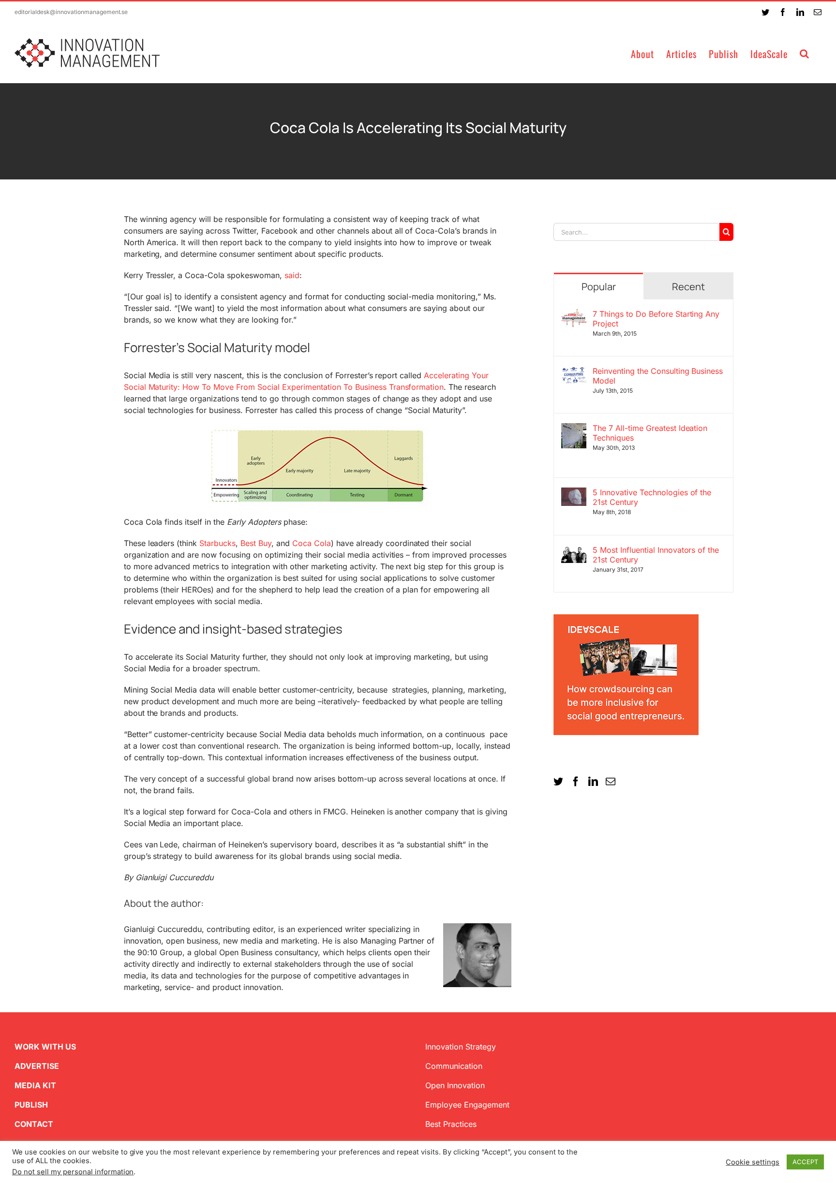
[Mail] (610, 781)
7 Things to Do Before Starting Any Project (656, 318)
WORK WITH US (45, 1046)
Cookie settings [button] (752, 1162)
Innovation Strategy (460, 1046)
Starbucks (217, 543)
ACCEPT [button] (805, 1162)
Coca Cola (311, 543)
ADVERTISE (37, 1066)
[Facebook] (576, 781)
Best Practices (451, 1124)
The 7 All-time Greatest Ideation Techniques (650, 433)
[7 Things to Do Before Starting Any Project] (573, 315)
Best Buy (255, 543)
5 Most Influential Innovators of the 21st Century (656, 554)
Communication (453, 1066)
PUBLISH (31, 1104)
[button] (804, 53)
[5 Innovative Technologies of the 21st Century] (573, 493)
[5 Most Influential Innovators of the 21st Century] (573, 551)
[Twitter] (558, 781)
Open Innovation (455, 1085)
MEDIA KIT (35, 1085)
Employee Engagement (467, 1104)
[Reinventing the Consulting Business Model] (573, 372)
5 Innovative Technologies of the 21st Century (652, 497)
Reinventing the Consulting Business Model (658, 375)
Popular (599, 286)
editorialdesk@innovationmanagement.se (71, 11)
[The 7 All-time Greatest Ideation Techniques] (573, 429)
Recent (688, 286)
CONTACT (34, 1124)
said (291, 275)
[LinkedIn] (593, 781)
